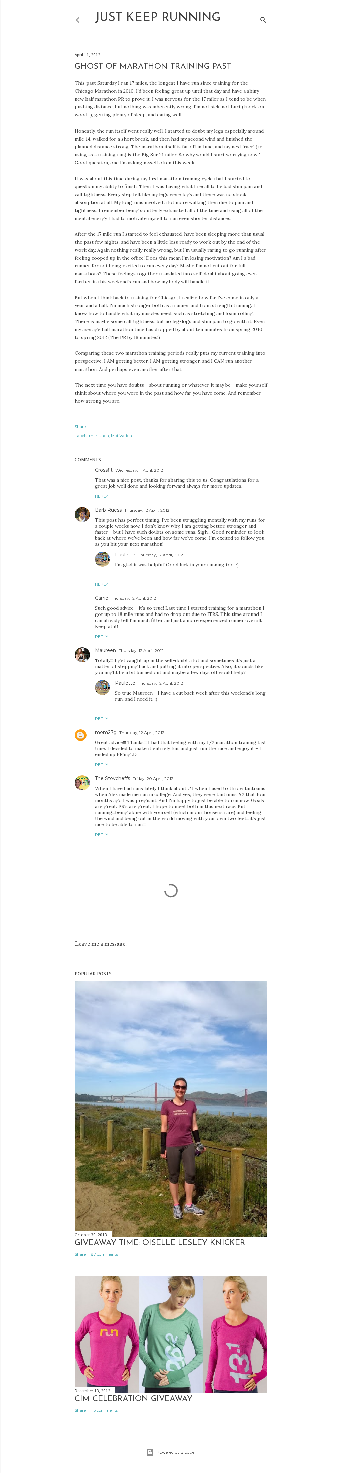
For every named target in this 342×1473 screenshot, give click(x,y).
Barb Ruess (108, 510)
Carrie (101, 598)
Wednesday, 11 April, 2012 (139, 470)
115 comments (104, 1410)
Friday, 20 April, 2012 (153, 778)
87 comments (104, 1254)
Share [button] (80, 426)
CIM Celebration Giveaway (133, 1399)
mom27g (106, 732)
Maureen (105, 650)
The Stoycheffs (112, 778)
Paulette (125, 555)
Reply (101, 496)
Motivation (121, 435)
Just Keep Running (158, 18)
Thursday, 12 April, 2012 (146, 510)
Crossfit (104, 470)
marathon (99, 435)
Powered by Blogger (176, 1452)
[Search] (263, 18)
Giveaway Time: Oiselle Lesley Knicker (160, 1243)
